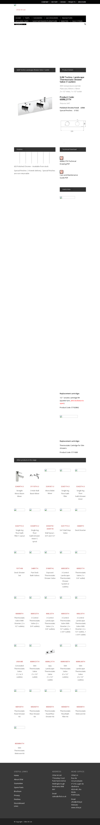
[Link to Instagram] (84, 822)
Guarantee (18, 783)
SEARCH (18, 24)
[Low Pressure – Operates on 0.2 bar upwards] (64, 142)
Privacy (17, 795)
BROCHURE (82, 2)
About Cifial (18, 779)
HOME (18, 18)
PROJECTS (72, 2)
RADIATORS (67, 18)
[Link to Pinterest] (80, 822)
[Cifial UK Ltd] (19, 10)
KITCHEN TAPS (21, 21)
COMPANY (45, 2)
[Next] (80, 45)
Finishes (17, 799)
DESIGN (63, 2)
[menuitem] (45, 2)
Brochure (17, 791)
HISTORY (54, 2)
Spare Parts (18, 787)
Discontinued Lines (19, 804)
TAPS (27, 18)
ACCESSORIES (52, 18)
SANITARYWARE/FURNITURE (44, 21)
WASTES (64, 21)
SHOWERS (37, 18)
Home (16, 775)
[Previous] (20, 45)
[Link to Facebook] (76, 822)
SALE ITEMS (77, 21)
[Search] (85, 24)
